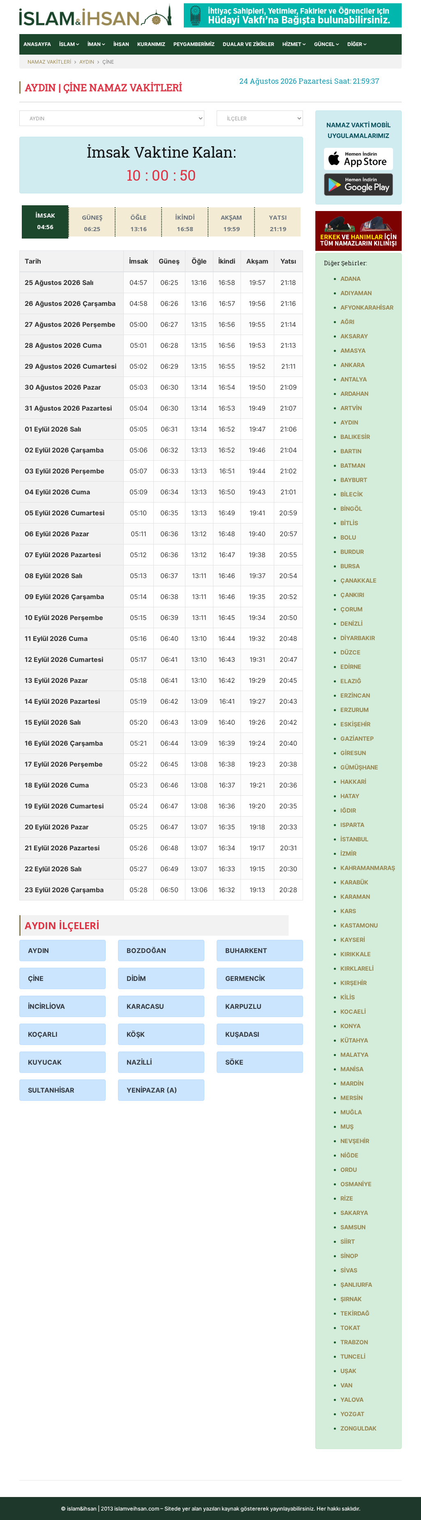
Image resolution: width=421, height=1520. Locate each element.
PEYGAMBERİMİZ (194, 44)
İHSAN (121, 44)
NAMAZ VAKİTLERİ (49, 62)
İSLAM (67, 44)
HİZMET (292, 44)
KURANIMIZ (151, 44)
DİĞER (355, 44)
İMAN (95, 44)
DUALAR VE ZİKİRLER (248, 44)
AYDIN (86, 62)
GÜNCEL (325, 44)
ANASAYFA (37, 44)
